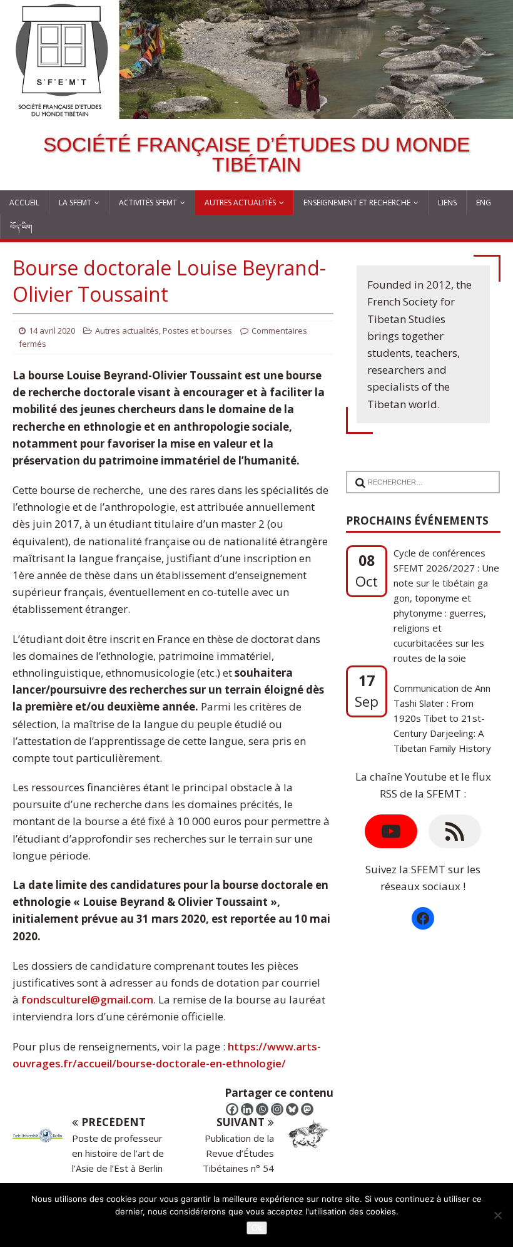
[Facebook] (232, 1109)
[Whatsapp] (262, 1109)
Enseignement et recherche (356, 202)
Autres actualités (240, 202)
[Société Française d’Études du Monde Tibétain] (256, 110)
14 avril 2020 (52, 330)
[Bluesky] (292, 1109)
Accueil (24, 202)
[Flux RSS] (455, 831)
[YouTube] (391, 831)
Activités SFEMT (148, 202)
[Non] (497, 1215)
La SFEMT (75, 202)
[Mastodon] (307, 1109)
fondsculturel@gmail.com (87, 999)
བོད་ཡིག (21, 227)
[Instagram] (277, 1109)
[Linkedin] (247, 1109)
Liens (447, 202)
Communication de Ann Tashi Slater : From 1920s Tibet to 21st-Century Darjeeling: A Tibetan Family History (442, 674)
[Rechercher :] (419, 474)
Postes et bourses (197, 330)
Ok (256, 1228)
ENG (483, 202)
